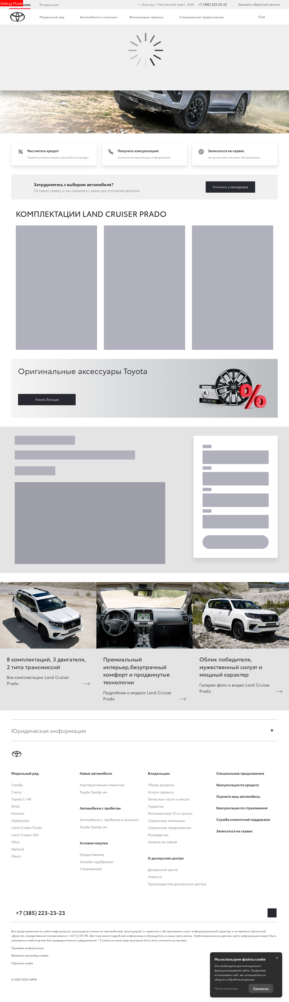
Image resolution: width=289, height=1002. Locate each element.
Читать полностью (226, 988)
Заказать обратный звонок (259, 4)
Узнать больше (47, 399)
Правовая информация (27, 948)
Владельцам (49, 4)
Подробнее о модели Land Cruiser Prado (137, 695)
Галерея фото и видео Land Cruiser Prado (234, 688)
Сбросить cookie (22, 963)
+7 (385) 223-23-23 (212, 4)
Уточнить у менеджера (230, 187)
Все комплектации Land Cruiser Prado (38, 680)
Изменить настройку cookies (30, 955)
